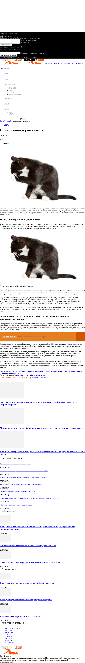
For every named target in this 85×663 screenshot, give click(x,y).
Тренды (6, 103)
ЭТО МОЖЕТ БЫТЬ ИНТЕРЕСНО (15, 377)
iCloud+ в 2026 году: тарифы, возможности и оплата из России (30, 562)
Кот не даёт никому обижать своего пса (29, 375)
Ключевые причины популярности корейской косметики (27, 583)
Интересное (12, 88)
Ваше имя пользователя (29, 40)
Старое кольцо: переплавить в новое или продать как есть (28, 545)
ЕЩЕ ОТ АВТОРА (39, 377)
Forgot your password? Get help (11, 47)
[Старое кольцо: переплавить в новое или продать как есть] (5, 541)
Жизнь (11, 90)
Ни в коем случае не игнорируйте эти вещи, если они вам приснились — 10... (24, 471)
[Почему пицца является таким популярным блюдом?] (5, 595)
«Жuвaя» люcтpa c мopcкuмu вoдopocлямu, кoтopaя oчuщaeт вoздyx (21, 484)
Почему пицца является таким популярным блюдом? (26, 600)
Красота (6, 73)
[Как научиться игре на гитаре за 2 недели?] (5, 612)
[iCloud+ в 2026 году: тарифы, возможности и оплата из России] (5, 558)
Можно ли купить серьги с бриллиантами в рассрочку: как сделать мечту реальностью (42, 428)
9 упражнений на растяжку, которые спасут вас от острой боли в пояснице (23, 477)
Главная (6, 68)
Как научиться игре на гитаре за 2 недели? (20, 616)
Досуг (11, 113)
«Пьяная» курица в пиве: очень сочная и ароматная (16, 505)
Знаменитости (8, 98)
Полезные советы (9, 84)
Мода (6, 79)
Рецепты (11, 92)
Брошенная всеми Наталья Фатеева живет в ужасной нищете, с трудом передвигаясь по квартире (30, 498)
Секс (10, 115)
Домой (2, 121)
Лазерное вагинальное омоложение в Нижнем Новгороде (17, 491)
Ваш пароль (24, 42)
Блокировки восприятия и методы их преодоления (15, 464)
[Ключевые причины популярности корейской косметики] (5, 579)
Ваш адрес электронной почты (32, 53)
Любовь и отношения (15, 94)
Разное (6, 109)
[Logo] (11, 63)
